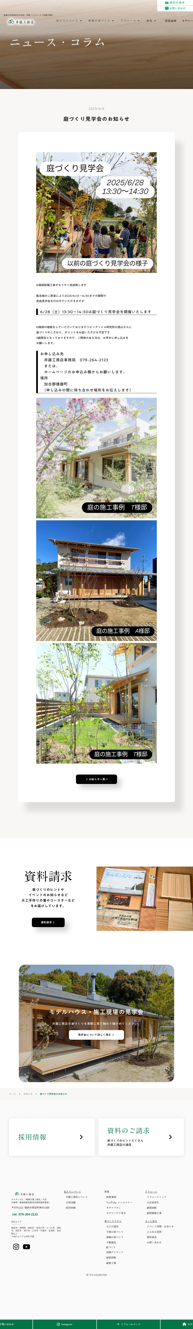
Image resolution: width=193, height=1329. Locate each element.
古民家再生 (153, 1202)
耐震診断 (152, 1207)
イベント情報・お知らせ (160, 1226)
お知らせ (27, 1094)
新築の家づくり (99, 20)
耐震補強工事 (154, 1213)
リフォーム (128, 20)
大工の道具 (112, 1226)
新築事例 (170, 21)
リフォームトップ (156, 1197)
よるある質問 (154, 1231)
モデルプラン (113, 1207)
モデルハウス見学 (116, 1213)
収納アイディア (114, 1252)
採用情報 (71, 1207)
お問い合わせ (154, 1242)
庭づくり (111, 1247)
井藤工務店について (77, 1197)
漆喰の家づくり (114, 1237)
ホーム (12, 1094)
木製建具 (111, 1242)
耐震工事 (111, 1263)
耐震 (150, 20)
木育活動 (71, 1202)
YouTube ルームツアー (119, 1202)
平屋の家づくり (114, 1231)
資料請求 (152, 1237)
